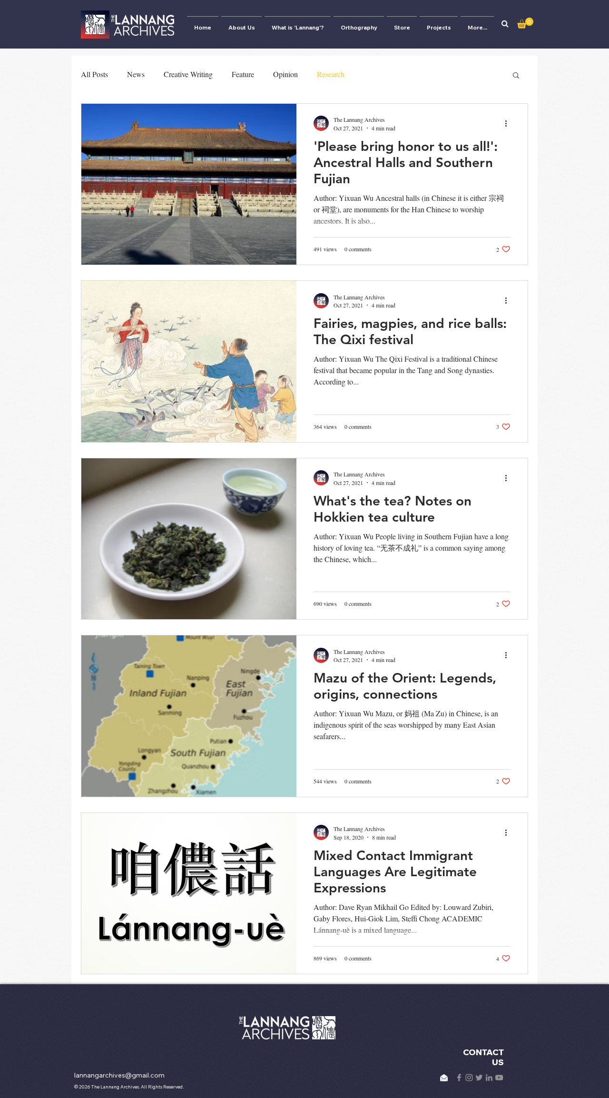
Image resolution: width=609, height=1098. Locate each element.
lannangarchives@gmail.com (119, 1075)
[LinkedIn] (489, 1077)
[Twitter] (479, 1077)
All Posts (94, 74)
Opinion (285, 74)
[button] (504, 24)
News (136, 74)
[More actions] (509, 123)
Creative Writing (188, 74)
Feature (243, 74)
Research (330, 74)
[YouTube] (499, 1077)
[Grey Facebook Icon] (459, 1077)
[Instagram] (469, 1077)
